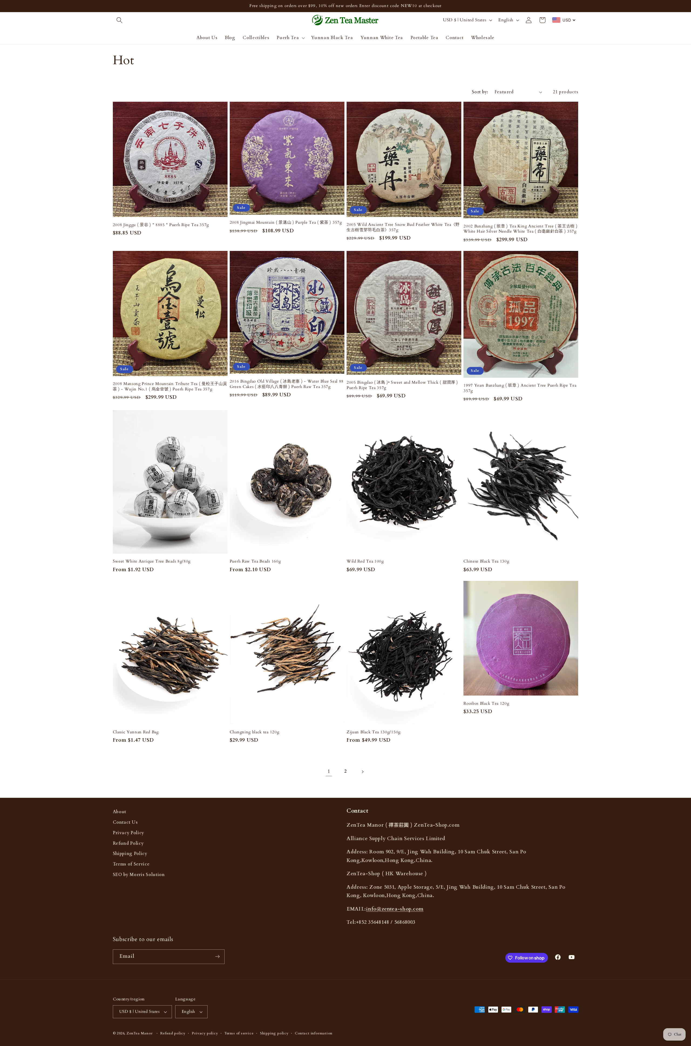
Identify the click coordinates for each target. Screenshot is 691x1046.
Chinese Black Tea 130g (486, 561)
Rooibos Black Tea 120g (486, 703)
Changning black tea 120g (254, 732)
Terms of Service (131, 864)
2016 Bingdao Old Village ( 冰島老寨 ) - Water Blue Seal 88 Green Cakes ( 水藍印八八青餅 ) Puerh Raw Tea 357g (287, 384)
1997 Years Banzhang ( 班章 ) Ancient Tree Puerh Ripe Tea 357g (519, 388)
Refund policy (172, 1033)
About (119, 812)
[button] (120, 20)
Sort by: (480, 92)
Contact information (313, 1033)
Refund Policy (128, 843)
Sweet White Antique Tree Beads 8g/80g (152, 561)
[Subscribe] (217, 956)
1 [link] (328, 771)
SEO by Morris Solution (139, 875)
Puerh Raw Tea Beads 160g (255, 561)
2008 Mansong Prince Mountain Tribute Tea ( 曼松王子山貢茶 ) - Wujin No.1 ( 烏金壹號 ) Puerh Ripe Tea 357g (170, 386)
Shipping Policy (130, 854)
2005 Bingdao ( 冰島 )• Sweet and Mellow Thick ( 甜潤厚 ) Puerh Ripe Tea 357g (402, 385)
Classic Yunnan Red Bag (136, 732)
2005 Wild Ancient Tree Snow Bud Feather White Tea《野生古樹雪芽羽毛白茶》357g (403, 227)
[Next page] (362, 772)
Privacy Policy (128, 833)
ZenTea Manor (140, 1033)
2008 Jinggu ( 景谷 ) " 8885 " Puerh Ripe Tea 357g (161, 224)
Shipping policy (274, 1033)
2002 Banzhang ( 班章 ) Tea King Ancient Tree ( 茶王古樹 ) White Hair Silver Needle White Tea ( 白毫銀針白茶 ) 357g (520, 229)
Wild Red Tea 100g (365, 561)
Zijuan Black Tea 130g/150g (374, 732)
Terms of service (239, 1033)
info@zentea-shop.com (395, 909)
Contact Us (125, 822)
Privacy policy (205, 1033)
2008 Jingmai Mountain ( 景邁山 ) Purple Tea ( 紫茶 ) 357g (286, 222)
